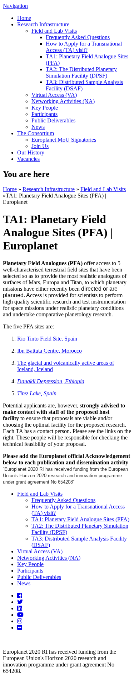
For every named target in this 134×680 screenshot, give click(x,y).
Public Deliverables (53, 120)
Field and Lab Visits (54, 31)
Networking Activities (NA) (63, 101)
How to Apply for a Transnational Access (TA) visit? (84, 47)
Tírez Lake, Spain (36, 393)
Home (24, 18)
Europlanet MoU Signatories (63, 140)
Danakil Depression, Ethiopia (50, 381)
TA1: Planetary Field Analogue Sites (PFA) (80, 519)
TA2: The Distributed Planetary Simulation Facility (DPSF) (81, 72)
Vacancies (28, 159)
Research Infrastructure (43, 24)
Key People (44, 108)
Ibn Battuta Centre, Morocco (49, 351)
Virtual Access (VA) (54, 95)
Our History (30, 152)
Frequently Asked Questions (78, 37)
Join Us (40, 146)
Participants (44, 114)
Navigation (15, 6)
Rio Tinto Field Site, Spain (47, 339)
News (38, 127)
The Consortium (35, 133)
